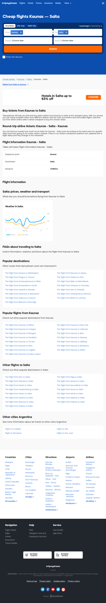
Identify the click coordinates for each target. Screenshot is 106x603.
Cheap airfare (9, 79)
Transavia (90, 487)
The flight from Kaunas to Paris (18, 346)
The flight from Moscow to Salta (19, 402)
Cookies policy (59, 581)
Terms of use (31, 581)
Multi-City (32, 26)
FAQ (31, 530)
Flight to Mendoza (13, 433)
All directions (51, 510)
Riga (68, 473)
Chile (7, 469)
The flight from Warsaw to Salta (19, 381)
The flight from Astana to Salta (70, 381)
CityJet (89, 473)
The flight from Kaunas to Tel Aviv (20, 342)
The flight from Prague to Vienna (19, 277)
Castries (29, 483)
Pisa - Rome (51, 483)
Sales (7, 533)
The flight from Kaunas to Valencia (72, 329)
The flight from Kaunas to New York (72, 325)
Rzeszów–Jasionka (70, 495)
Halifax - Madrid (53, 486)
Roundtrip (9, 26)
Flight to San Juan (65, 433)
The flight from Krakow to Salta (19, 406)
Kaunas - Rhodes (50, 463)
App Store (57, 533)
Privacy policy (45, 581)
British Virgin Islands (10, 493)
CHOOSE (93, 97)
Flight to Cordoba (13, 429)
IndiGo (89, 480)
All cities (29, 497)
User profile (58, 530)
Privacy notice (74, 581)
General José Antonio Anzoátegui (72, 468)
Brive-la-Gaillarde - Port (52, 475)
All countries (10, 501)
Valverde (29, 493)
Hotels (8, 536)
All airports (70, 503)
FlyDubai (90, 494)
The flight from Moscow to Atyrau (71, 273)
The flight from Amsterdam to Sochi (21, 285)
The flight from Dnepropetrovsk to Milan (23, 281)
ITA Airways (91, 484)
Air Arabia (90, 491)
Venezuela (10, 485)
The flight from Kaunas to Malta (71, 350)
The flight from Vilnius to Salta (18, 393)
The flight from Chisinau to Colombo (73, 285)
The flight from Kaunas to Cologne (20, 329)
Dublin (68, 462)
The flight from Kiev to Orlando (70, 290)
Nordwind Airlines (90, 463)
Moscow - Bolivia (53, 490)
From (7, 32)
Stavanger (30, 462)
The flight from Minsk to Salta (70, 393)
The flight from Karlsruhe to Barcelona (22, 294)
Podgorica (70, 500)
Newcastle (30, 473)
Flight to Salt (62, 429)
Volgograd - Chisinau (51, 494)
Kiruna (28, 469)
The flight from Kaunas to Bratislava (73, 346)
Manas (69, 480)
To (56, 32)
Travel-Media (11, 543)
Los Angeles (30, 490)
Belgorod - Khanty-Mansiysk (53, 469)
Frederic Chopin (73, 477)
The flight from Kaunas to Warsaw (72, 337)
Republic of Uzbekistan (10, 474)
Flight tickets (10, 530)
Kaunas (21, 79)
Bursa (28, 486)
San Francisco (31, 480)
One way (21, 26)
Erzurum (29, 476)
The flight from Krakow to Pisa (70, 277)
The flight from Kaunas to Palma (19, 325)
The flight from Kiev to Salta (17, 377)
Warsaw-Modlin (72, 491)
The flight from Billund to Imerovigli (20, 302)
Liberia (8, 478)
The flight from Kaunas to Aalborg (72, 342)
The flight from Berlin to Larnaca (71, 298)
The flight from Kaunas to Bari (70, 333)
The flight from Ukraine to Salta (19, 398)
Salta (29, 79)
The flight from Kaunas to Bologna (20, 333)
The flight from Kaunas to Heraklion (21, 337)
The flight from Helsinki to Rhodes (20, 290)
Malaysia (9, 462)
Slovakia (9, 498)
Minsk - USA (51, 479)
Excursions (10, 540)
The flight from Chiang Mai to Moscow (74, 294)
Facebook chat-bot (37, 536)
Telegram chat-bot (37, 533)
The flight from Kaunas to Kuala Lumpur (23, 354)
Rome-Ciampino (73, 484)
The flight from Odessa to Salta (71, 402)
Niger (7, 466)
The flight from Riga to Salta (69, 377)
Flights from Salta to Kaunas (15, 84)
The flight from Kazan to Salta (18, 385)
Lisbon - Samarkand (51, 505)
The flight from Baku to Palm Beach (72, 281)
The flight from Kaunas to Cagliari (20, 350)
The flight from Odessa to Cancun (20, 298)
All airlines (90, 501)
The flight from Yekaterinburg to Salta (22, 389)
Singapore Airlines (90, 469)
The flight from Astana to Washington (22, 273)
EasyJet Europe (93, 477)
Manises (69, 487)
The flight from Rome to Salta (70, 389)
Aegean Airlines (93, 498)
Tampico (29, 466)
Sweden (8, 489)
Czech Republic (12, 482)
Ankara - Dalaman (50, 500)
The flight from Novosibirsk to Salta (72, 385)
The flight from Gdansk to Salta (71, 398)
